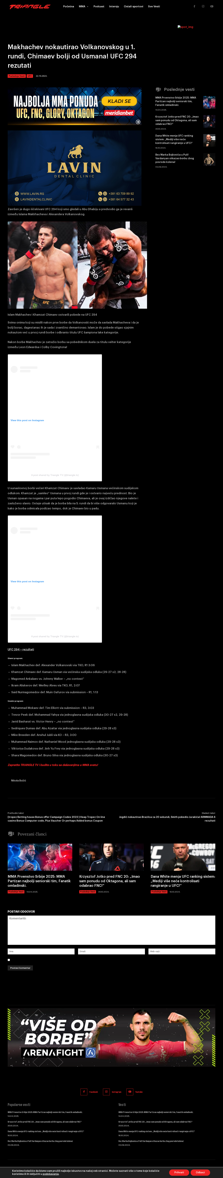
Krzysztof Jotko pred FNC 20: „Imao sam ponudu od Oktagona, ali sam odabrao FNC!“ (177, 120)
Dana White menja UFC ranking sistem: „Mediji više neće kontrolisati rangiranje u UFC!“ (174, 139)
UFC (30, 75)
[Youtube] (211, 6)
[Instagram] (203, 6)
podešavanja (51, 1174)
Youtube (139, 1092)
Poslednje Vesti (17, 75)
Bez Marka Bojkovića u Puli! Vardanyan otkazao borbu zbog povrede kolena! (174, 158)
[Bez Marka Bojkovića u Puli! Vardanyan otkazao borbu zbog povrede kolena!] (209, 159)
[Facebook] (194, 6)
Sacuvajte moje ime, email (30, 959)
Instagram (116, 1092)
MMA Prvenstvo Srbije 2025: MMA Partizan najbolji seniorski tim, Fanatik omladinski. (175, 101)
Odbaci (200, 1172)
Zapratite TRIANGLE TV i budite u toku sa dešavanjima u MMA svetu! (53, 765)
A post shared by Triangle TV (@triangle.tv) (55, 475)
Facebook (93, 1092)
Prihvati (179, 1172)
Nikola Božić (18, 781)
